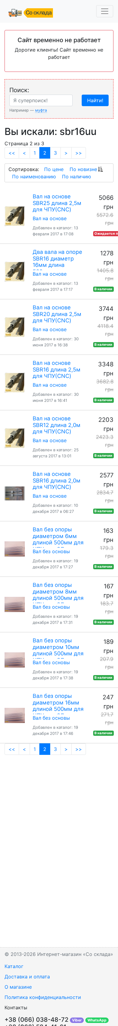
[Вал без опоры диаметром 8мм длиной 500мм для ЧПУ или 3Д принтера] (15, 604)
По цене (54, 169)
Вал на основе (50, 218)
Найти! (95, 100)
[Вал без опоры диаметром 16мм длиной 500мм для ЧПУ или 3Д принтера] (15, 715)
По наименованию (34, 176)
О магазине (18, 987)
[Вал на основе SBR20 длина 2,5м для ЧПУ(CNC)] (15, 327)
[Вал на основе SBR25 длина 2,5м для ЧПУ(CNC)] (15, 216)
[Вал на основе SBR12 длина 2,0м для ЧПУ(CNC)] (15, 438)
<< (11, 153)
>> (78, 153)
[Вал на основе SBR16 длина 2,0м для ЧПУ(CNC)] (15, 493)
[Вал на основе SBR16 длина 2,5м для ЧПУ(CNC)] (15, 382)
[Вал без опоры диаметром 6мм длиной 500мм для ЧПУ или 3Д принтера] (15, 549)
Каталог (14, 966)
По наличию (76, 176)
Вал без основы (51, 551)
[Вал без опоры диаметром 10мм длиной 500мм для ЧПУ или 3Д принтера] (15, 660)
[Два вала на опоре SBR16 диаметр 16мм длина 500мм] (15, 271)
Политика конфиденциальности (43, 997)
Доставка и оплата (27, 977)
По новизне (83, 169)
